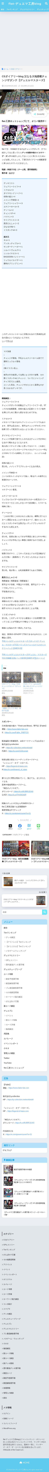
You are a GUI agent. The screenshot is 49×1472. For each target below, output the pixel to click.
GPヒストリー (12, 960)
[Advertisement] (24, 40)
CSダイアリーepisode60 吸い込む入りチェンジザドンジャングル (33, 686)
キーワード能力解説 (14, 997)
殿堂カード (7, 1373)
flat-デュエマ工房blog (24, 3)
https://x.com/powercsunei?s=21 (18, 813)
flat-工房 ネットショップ (14, 1068)
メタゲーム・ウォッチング (13, 1339)
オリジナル (7, 1279)
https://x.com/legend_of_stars (15, 770)
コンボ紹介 (7, 1304)
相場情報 (6, 1388)
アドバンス (7, 1264)
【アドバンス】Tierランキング (18, 942)
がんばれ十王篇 (12, 1001)
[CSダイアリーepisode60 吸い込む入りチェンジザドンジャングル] (33, 677)
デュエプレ (8, 1011)
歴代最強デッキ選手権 (15, 965)
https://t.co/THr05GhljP (17, 795)
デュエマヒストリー (27, 9)
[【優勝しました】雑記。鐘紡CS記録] (11, 701)
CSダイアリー (18, 835)
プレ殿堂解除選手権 (14, 988)
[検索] (44, 912)
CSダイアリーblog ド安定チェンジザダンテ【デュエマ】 (11, 686)
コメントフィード (10, 1423)
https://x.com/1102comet (18, 751)
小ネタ (6, 1048)
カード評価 (10, 1025)
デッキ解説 (10, 937)
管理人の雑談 (9, 1053)
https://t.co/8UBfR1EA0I (23, 791)
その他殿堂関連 (12, 992)
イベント (9, 1016)
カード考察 (8, 974)
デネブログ (7, 1150)
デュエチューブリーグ (13, 969)
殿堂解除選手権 (12, 983)
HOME (26, 1462)
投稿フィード (8, 1418)
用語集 (6, 1034)
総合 (2, 9)
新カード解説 (9, 1006)
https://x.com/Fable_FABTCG (16, 732)
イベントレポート (11, 1043)
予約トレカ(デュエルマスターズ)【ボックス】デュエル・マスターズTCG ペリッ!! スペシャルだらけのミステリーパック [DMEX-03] (24, 644)
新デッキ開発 (8, 1363)
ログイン (6, 1413)
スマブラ (6, 1309)
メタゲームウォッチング (16, 951)
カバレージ (8, 1039)
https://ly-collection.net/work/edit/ (19, 748)
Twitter (6, 1058)
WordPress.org (9, 1428)
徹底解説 (9, 1029)
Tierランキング (12, 9)
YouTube (8, 1063)
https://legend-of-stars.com (16, 766)
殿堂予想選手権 (12, 979)
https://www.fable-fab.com (17, 729)
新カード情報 (11, 1020)
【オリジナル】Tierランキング (18, 946)
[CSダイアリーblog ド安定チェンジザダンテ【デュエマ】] (11, 677)
